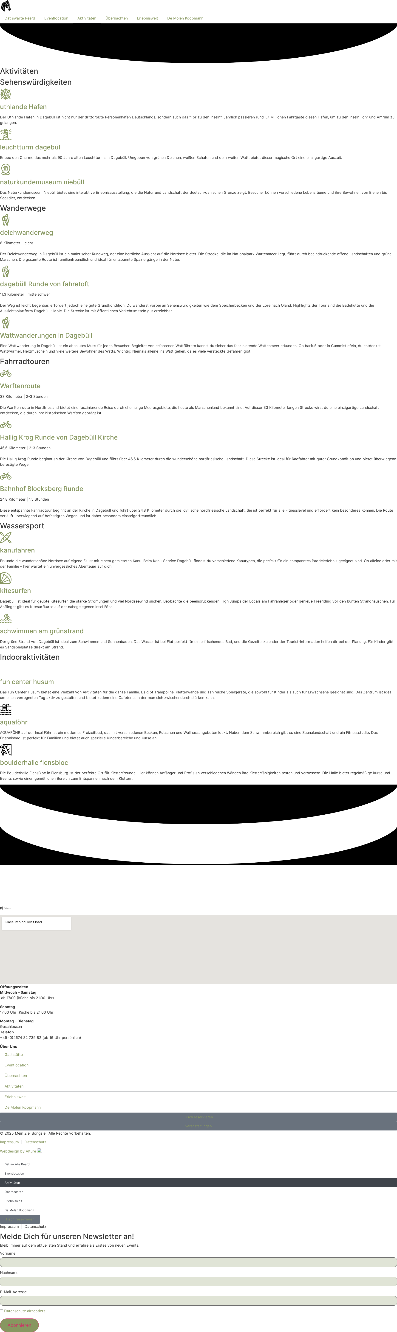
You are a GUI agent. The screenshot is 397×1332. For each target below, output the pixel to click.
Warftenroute (20, 386)
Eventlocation (56, 18)
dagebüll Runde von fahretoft (44, 284)
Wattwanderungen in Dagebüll (46, 335)
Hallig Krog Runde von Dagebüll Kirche (59, 437)
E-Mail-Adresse (13, 1292)
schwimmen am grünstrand (42, 631)
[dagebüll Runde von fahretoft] (5, 271)
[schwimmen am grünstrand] (5, 618)
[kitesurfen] (5, 578)
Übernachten (116, 18)
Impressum (9, 1142)
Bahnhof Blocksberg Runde (41, 489)
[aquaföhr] (5, 709)
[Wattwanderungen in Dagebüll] (5, 322)
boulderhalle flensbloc (34, 762)
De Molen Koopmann (185, 18)
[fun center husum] (5, 669)
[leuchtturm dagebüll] (5, 134)
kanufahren (17, 550)
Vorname (7, 1253)
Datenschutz (35, 1142)
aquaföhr (14, 722)
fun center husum (27, 682)
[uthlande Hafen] (5, 94)
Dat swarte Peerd (20, 18)
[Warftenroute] (5, 373)
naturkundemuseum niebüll (42, 182)
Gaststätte (14, 1054)
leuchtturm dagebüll (31, 147)
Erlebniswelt (147, 18)
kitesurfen (15, 590)
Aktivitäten (86, 18)
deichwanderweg (26, 232)
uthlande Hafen (23, 107)
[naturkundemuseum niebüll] (5, 169)
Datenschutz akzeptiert (24, 1311)
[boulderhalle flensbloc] (5, 750)
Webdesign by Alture (18, 1151)
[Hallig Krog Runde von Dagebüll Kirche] (5, 424)
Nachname (9, 1272)
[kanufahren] (5, 537)
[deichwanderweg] (5, 220)
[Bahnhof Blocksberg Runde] (5, 476)
